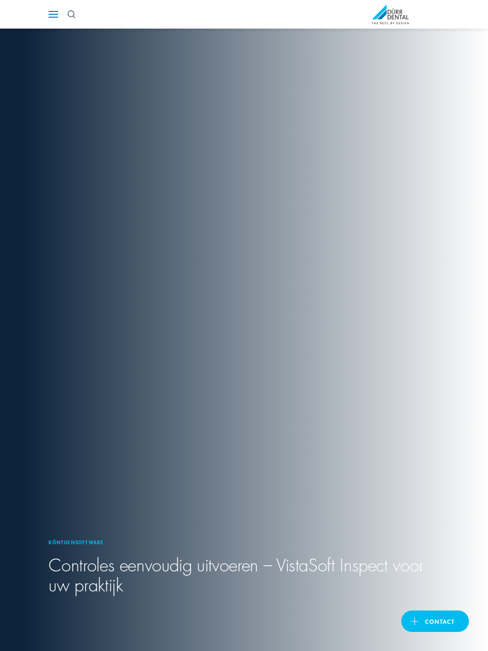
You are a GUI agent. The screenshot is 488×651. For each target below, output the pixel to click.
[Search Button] (71, 14)
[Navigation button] (53, 14)
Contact (440, 621)
